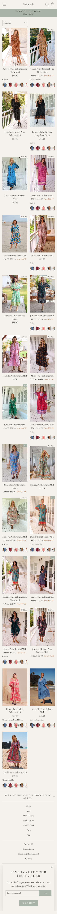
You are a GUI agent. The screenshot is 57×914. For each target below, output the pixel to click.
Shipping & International (28, 853)
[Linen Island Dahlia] (16, 84)
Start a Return (28, 849)
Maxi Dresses (28, 815)
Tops (29, 830)
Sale (28, 835)
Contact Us (28, 844)
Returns (28, 858)
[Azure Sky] (4, 84)
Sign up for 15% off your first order (27, 796)
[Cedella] (10, 84)
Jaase (28, 810)
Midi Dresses (28, 820)
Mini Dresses (28, 825)
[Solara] (21, 84)
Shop (28, 806)
